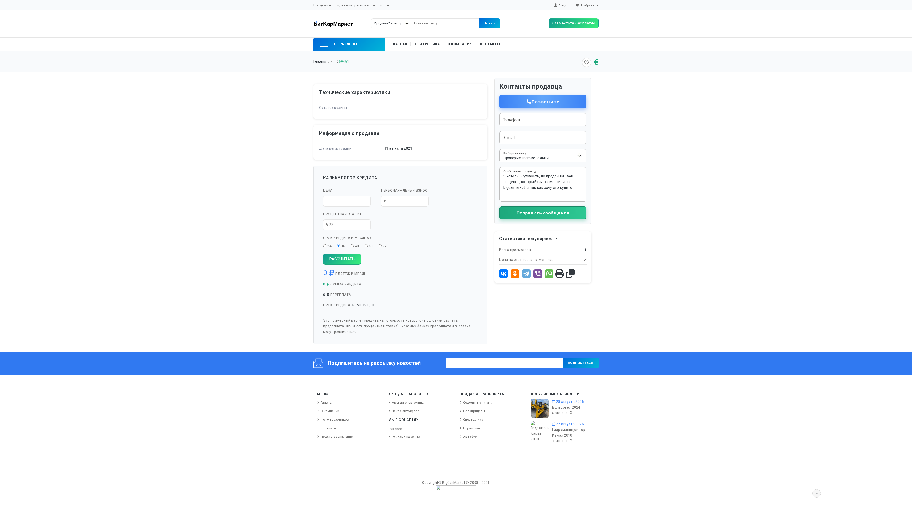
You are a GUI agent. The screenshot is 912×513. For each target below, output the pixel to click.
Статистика (427, 44)
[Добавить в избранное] (586, 62)
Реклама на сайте (406, 437)
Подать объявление (337, 436)
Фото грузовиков (335, 419)
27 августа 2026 (569, 424)
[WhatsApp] (549, 273)
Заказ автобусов (406, 411)
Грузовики (471, 428)
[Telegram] (526, 273)
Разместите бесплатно (573, 23)
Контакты (490, 44)
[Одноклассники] (515, 273)
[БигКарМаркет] (333, 23)
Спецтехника (473, 419)
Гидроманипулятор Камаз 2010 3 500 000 (568, 435)
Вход (562, 5)
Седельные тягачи (478, 402)
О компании (460, 44)
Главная (399, 44)
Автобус (470, 436)
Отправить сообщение (543, 213)
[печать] (559, 274)
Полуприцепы (474, 411)
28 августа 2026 (569, 402)
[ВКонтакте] (503, 273)
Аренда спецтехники (408, 402)
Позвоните (546, 101)
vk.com (396, 429)
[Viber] (537, 273)
